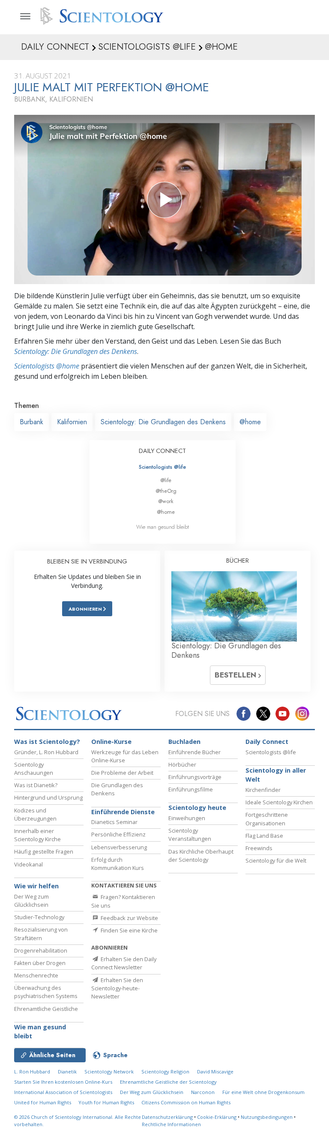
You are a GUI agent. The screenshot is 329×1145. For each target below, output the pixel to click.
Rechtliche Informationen (171, 1124)
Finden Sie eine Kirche (128, 930)
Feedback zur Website (128, 918)
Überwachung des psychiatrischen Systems (46, 992)
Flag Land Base (264, 835)
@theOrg (166, 491)
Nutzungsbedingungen (267, 1117)
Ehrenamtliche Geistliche (46, 1009)
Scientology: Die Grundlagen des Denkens (75, 351)
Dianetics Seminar (114, 822)
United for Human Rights (43, 1102)
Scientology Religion (165, 1071)
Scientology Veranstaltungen (189, 834)
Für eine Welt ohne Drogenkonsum (263, 1092)
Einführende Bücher (194, 752)
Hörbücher (182, 764)
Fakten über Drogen (40, 963)
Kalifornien (72, 422)
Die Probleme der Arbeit (122, 772)
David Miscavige (215, 1071)
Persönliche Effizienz (118, 834)
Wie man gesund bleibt (162, 527)
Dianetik (67, 1071)
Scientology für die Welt (275, 860)
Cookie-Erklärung (216, 1117)
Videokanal (28, 864)
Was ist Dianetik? (35, 785)
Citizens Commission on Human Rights (185, 1102)
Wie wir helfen (36, 886)
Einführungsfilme (190, 789)
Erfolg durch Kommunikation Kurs (117, 864)
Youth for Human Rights (106, 1102)
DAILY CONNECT (162, 451)
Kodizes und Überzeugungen (35, 814)
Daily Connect (266, 741)
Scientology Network (109, 1071)
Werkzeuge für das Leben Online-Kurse (125, 756)
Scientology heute (197, 807)
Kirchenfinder (263, 790)
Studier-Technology (39, 917)
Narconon (203, 1092)
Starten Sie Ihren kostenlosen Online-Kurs (63, 1082)
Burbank (31, 422)
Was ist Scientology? (47, 741)
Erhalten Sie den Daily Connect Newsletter (123, 963)
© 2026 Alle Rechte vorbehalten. (77, 1120)
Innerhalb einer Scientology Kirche (37, 835)
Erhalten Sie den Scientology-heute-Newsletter (117, 988)
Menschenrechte (36, 975)
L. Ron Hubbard (32, 1071)
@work (165, 501)
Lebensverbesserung (119, 847)
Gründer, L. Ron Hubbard (46, 752)
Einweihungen (186, 818)
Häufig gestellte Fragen (43, 851)
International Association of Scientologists (63, 1092)
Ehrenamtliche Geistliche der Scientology (168, 1082)
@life (165, 480)
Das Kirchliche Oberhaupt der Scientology (200, 855)
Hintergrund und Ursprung (48, 797)
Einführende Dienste (123, 812)
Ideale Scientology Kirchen (279, 802)
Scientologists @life (162, 467)
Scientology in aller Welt (275, 775)
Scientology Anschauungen (33, 768)
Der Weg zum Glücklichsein (31, 900)
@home (250, 422)
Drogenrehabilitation (40, 950)
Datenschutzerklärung (167, 1117)
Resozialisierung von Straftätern (41, 933)
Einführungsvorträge (194, 777)
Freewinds (258, 848)
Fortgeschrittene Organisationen (266, 819)
